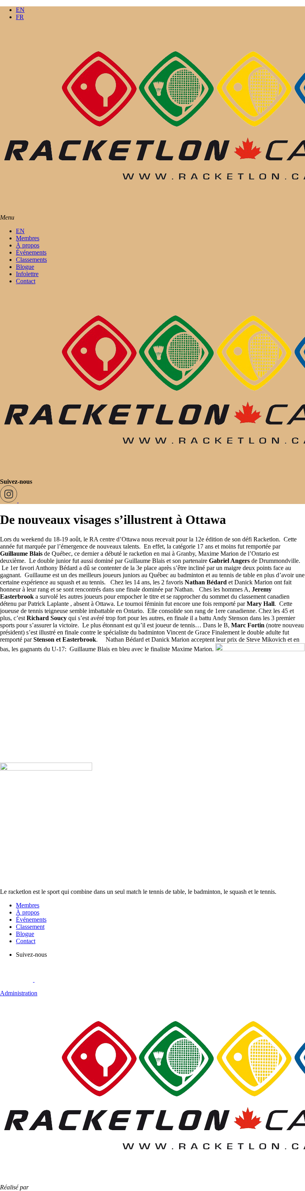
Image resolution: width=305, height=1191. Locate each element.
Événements (31, 252)
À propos (27, 245)
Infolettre (27, 274)
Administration (18, 993)
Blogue (25, 266)
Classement (30, 926)
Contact (25, 281)
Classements (31, 259)
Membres (27, 238)
